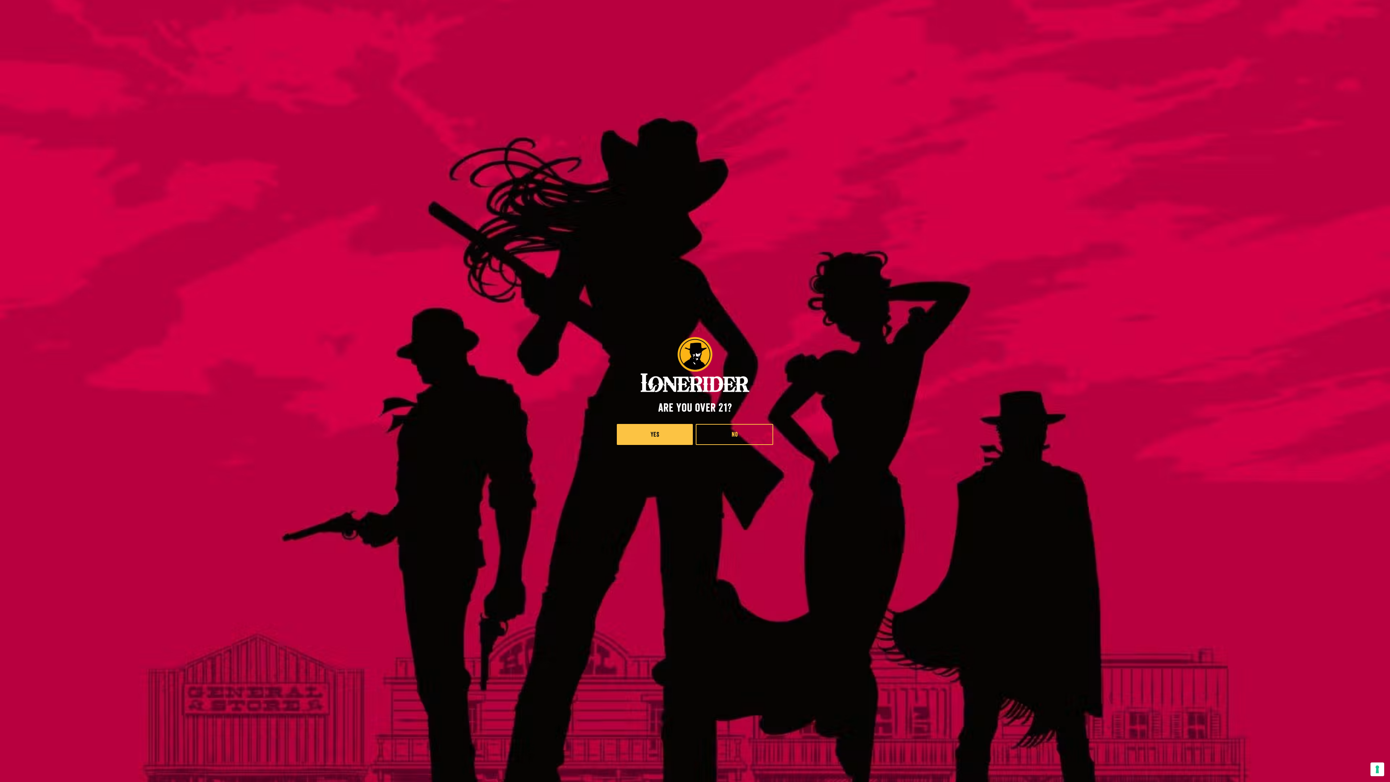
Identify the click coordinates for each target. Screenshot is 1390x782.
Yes (654, 434)
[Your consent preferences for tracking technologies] (1377, 769)
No (735, 434)
